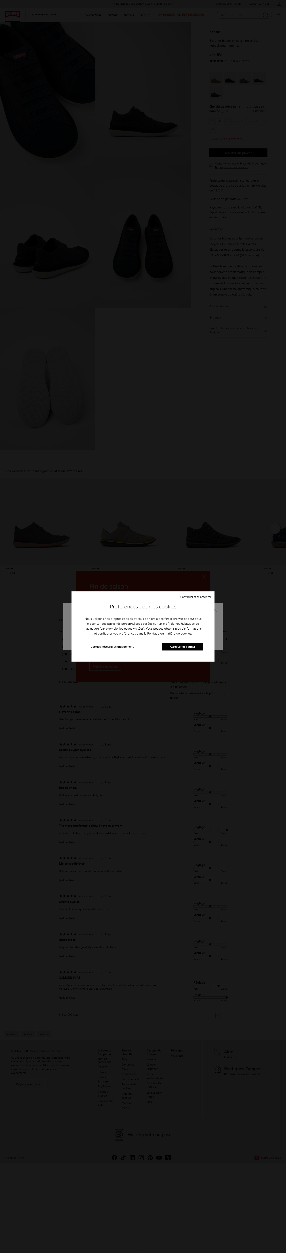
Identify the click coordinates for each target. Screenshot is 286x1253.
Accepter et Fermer (182, 647)
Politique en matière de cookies (169, 633)
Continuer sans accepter (195, 597)
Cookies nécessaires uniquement (112, 647)
